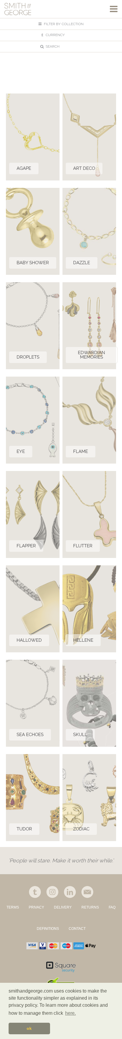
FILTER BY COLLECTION (63, 24)
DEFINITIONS (48, 928)
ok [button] (29, 1028)
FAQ (112, 907)
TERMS (13, 907)
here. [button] (70, 1013)
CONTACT (77, 928)
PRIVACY (36, 907)
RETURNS (90, 907)
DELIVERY (63, 907)
